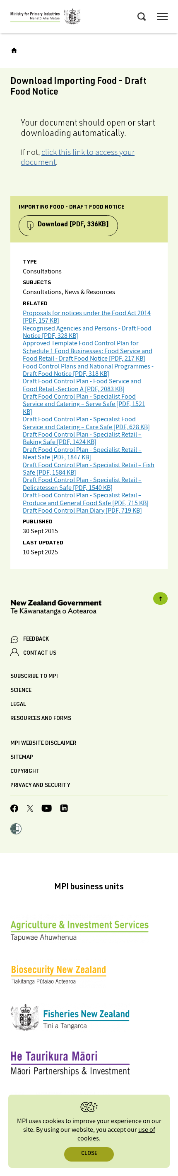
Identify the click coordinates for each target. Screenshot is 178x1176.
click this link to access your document (78, 157)
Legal (18, 705)
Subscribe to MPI (34, 676)
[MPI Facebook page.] (14, 809)
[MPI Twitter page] (30, 809)
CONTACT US (39, 653)
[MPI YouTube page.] (46, 809)
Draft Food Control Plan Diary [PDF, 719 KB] (82, 510)
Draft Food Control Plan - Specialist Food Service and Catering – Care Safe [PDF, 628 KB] (86, 423)
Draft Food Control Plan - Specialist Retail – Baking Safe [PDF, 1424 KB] (82, 438)
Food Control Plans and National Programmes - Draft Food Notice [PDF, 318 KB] (88, 370)
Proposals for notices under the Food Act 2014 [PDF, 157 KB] (87, 317)
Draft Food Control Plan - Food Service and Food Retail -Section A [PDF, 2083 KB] (82, 385)
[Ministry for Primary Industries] (45, 17)
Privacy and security (40, 786)
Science (20, 691)
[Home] (14, 50)
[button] (16, 829)
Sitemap (21, 757)
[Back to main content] (160, 598)
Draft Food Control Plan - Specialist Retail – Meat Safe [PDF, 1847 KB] (82, 454)
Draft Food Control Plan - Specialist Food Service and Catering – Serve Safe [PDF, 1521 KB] (84, 404)
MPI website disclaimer (43, 743)
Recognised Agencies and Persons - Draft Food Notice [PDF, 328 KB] (87, 332)
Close (89, 1154)
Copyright (25, 771)
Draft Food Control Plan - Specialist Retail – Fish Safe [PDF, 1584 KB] (88, 469)
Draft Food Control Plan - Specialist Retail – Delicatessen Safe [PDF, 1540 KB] (82, 484)
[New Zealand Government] (89, 609)
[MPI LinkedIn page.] (64, 809)
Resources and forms (40, 719)
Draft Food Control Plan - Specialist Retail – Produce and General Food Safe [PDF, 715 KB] (86, 499)
